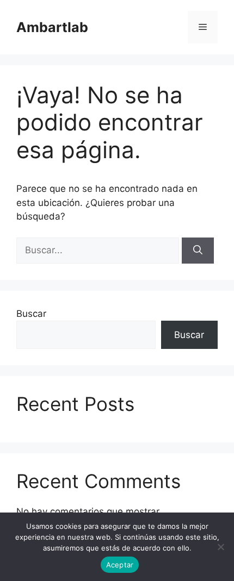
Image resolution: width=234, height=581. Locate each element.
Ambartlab (52, 27)
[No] (220, 546)
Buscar (31, 313)
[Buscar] (198, 251)
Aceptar (120, 564)
